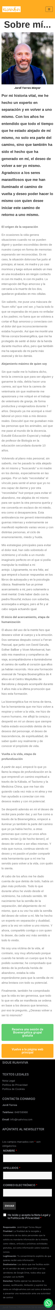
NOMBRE (10, 1150)
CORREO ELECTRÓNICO (20, 1185)
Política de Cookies (13, 1089)
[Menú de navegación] (49, 9)
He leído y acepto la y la (29, 1216)
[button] (27, 1032)
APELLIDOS (11, 1168)
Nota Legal (8, 1080)
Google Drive (23, 1272)
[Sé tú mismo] (11, 9)
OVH (35, 1268)
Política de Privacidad (15, 1084)
